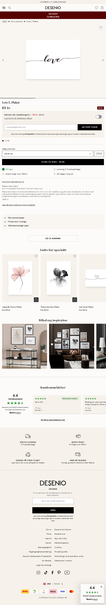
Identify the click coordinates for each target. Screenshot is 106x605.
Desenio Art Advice (63, 529)
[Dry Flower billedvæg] (71, 346)
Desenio (60, 598)
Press (49, 534)
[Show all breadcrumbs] (4, 21)
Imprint (48, 538)
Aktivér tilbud (90, 127)
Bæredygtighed (44, 547)
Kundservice (60, 534)
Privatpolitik (29, 134)
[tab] (17, 97)
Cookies (58, 547)
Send (52, 510)
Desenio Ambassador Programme (37, 556)
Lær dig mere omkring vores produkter (18, 205)
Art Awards (46, 561)
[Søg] (9, 8)
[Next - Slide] (103, 60)
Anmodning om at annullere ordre (69, 556)
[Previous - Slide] (3, 60)
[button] (99, 154)
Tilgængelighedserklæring (40, 552)
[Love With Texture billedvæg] (24, 346)
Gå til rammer (52, 238)
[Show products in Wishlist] (96, 8)
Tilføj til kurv (53, 162)
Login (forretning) (43, 565)
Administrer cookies (63, 561)
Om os (48, 529)
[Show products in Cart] (102, 8)
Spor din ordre (61, 538)
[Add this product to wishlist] (101, 27)
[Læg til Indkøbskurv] (36, 299)
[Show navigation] (4, 8)
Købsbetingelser (62, 543)
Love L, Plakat (32, 21)
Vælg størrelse (8, 149)
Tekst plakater (17, 21)
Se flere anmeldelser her (53, 420)
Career (48, 543)
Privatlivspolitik (61, 552)
